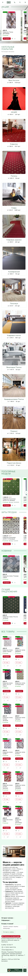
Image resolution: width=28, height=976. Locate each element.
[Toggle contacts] (14, 2)
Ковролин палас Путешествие (20, 683)
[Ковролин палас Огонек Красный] (8, 777)
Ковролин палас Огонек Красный (8, 786)
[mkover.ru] (9, 2)
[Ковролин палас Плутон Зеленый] (11, 604)
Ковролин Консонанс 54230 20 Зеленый (9, 499)
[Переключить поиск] (20, 2)
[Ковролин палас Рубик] (8, 811)
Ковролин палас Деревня (20, 650)
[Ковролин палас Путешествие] (20, 674)
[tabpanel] (13, 25)
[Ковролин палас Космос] (20, 743)
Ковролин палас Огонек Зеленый (8, 719)
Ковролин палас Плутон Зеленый (10, 617)
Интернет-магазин (7, 918)
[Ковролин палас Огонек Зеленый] (8, 709)
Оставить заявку (8, 932)
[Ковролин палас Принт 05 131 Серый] (8, 674)
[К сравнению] (15, 38)
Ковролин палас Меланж (20, 718)
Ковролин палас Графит (8, 752)
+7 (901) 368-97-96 (10, 947)
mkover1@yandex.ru (7, 949)
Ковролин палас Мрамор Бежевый (20, 786)
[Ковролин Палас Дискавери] (11, 20)
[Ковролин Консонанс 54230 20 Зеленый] (11, 486)
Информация (5, 920)
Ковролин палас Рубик (8, 820)
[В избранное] (12, 38)
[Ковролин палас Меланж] (20, 709)
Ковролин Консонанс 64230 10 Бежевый (9, 538)
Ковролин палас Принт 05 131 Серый (8, 684)
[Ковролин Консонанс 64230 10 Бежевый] (11, 525)
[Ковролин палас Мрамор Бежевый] (20, 777)
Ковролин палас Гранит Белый (8, 650)
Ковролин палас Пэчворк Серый (11, 576)
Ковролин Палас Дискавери (8, 32)
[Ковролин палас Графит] (8, 743)
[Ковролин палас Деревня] (20, 641)
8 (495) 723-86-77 (7, 944)
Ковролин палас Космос (20, 752)
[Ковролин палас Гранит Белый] (8, 641)
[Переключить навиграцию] (2, 2)
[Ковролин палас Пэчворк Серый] (11, 564)
